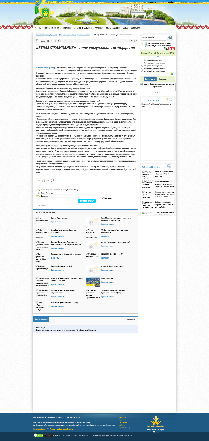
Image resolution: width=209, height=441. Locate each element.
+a (132, 40)
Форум (125, 28)
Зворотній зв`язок (123, 423)
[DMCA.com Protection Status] (44, 436)
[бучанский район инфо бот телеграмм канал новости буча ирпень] (158, 90)
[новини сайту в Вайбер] (158, 45)
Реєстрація (168, 2)
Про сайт (122, 420)
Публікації (67, 28)
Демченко (44, 196)
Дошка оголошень (113, 28)
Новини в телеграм (87, 201)
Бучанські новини (83, 35)
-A (136, 40)
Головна (38, 28)
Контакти (122, 417)
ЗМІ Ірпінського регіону (67, 35)
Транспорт (99, 28)
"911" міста (51, 429)
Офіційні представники (83, 28)
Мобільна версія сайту (65, 429)
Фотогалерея (135, 28)
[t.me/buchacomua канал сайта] (158, 43)
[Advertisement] (87, 56)
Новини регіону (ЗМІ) (52, 28)
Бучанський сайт (39, 429)
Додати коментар (41, 319)
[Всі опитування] (172, 73)
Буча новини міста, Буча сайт (46, 35)
